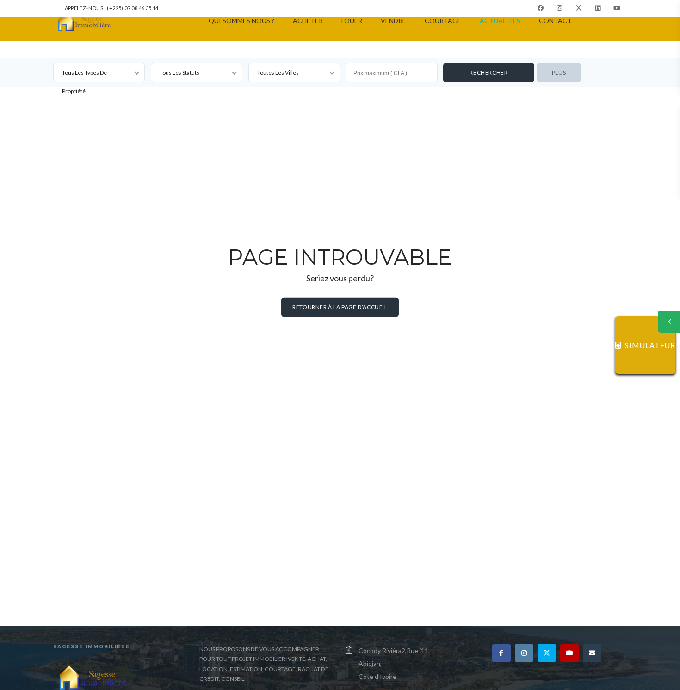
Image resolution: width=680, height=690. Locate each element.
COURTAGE (443, 21)
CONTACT (555, 21)
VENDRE (393, 21)
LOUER (351, 21)
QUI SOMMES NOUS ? (241, 21)
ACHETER (308, 21)
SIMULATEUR (650, 345)
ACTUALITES (500, 21)
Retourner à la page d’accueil (339, 307)
